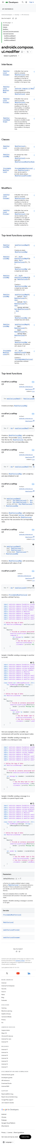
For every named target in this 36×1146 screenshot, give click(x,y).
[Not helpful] (15, 18)
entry (20, 438)
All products (5, 1126)
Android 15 (4, 1055)
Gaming (3, 1008)
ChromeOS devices (7, 1036)
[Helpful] (13, 18)
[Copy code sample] (33, 602)
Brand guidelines (19, 1132)
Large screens (5, 1030)
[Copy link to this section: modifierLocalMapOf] (6, 384)
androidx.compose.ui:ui (26, 386)
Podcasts (4, 1000)
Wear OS (4, 1033)
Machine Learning (6, 1011)
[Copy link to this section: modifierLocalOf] (3, 573)
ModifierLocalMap (6, 155)
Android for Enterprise (7, 986)
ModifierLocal (20, 75)
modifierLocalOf (20, 352)
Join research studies (7, 1102)
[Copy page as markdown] (27, 51)
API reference (7, 9)
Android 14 (4, 1058)
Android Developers (6, 14)
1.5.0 (33, 391)
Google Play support (7, 1100)
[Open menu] (3, 2)
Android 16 (4, 1052)
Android (3, 983)
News (3, 994)
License (10, 1132)
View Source (28, 389)
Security (3, 989)
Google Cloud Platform (8, 1123)
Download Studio (6, 1083)
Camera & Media (6, 1017)
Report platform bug (7, 1094)
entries (21, 515)
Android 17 (4, 1049)
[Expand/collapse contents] (12, 23)
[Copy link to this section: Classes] (11, 140)
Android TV (4, 1042)
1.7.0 (33, 539)
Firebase (4, 1120)
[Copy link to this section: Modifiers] (13, 188)
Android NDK (5, 1086)
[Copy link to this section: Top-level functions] (24, 374)
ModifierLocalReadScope (6, 120)
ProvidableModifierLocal (7, 170)
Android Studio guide (7, 1074)
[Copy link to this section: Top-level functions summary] (3, 239)
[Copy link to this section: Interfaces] (14, 65)
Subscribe (25, 1137)
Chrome (3, 1117)
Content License (20, 960)
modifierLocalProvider (6, 212)
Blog (2, 997)
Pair (20, 260)
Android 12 (4, 1064)
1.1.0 (33, 580)
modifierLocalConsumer (6, 196)
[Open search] (23, 2)
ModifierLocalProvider (6, 100)
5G (2, 1022)
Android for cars (6, 1039)
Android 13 (4, 1061)
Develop (17, 14)
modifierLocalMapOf (22, 245)
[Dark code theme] (33, 397)
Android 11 (4, 1067)
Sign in (31, 2)
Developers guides (6, 1077)
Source (3, 991)
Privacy (3, 1019)
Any (20, 257)
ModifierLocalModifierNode (6, 89)
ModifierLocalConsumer (6, 73)
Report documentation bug (9, 1097)
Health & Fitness (6, 1014)
